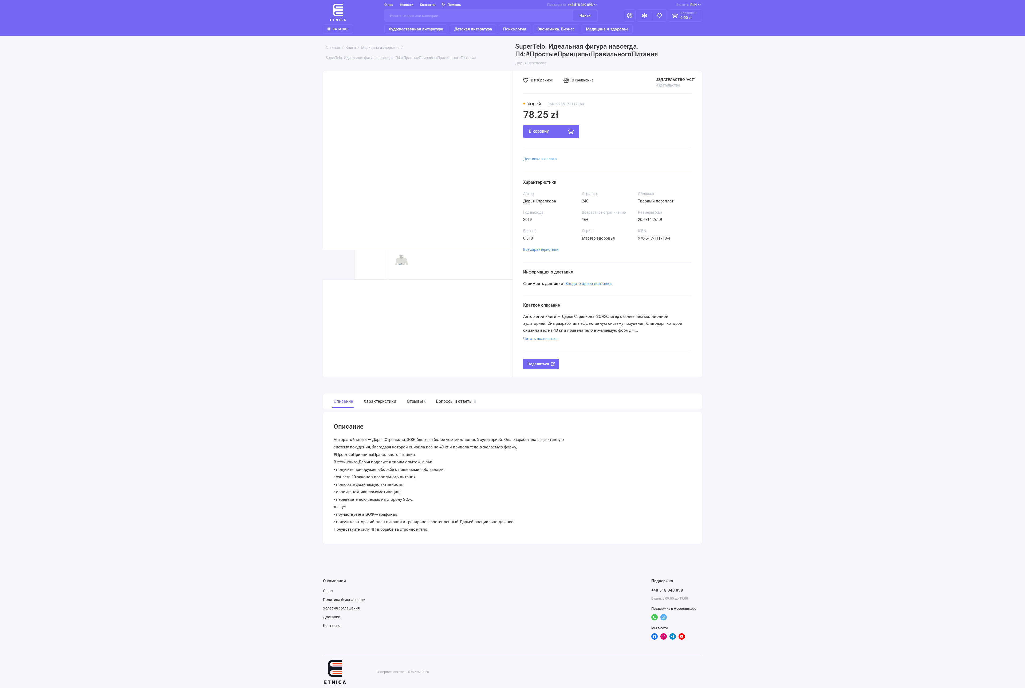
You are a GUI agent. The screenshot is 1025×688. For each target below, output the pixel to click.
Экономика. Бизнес (556, 29)
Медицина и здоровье (607, 29)
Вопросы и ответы (455, 401)
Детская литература (473, 29)
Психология (514, 29)
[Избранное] (659, 15)
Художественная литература (416, 29)
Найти (584, 15)
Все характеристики (540, 249)
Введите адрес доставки (588, 283)
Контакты (427, 5)
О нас (328, 591)
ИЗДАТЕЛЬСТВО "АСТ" (675, 79)
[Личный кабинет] (630, 15)
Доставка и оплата (540, 159)
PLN (686, 5)
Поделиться (538, 364)
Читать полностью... (541, 339)
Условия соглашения (341, 608)
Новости (406, 5)
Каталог (340, 29)
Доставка (331, 617)
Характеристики (380, 401)
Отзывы (416, 401)
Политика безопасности (344, 599)
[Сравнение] (644, 15)
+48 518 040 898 (570, 5)
